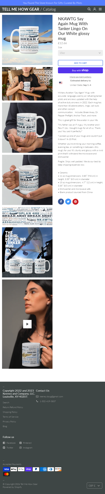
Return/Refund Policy (13, 407)
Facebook (11, 442)
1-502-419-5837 (48, 401)
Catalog (49, 9)
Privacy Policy (9, 421)
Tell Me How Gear (29, 484)
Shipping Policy (10, 412)
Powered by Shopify (12, 487)
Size (60, 47)
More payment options (80, 76)
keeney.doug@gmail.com (51, 396)
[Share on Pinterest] (75, 202)
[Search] (89, 9)
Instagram (27, 447)
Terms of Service (10, 416)
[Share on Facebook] (61, 202)
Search (6, 402)
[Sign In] (94, 9)
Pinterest (27, 442)
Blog (5, 426)
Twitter (10, 447)
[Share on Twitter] (68, 202)
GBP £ (92, 485)
